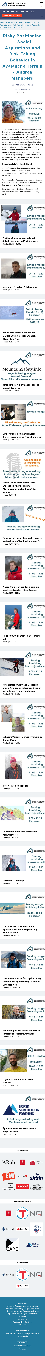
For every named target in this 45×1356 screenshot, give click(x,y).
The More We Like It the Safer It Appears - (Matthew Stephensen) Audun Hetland (20, 929)
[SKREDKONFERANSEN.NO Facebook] (42, 16)
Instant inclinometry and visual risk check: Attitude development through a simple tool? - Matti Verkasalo (22, 688)
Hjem (2, 22)
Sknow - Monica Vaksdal (15, 786)
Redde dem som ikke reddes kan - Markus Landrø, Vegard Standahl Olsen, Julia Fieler (20, 335)
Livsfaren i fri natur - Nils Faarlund (20, 287)
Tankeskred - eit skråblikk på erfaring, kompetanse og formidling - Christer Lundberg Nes (22, 981)
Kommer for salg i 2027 (12, 15)
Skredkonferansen (23, 90)
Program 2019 (11, 22)
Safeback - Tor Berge (13, 880)
